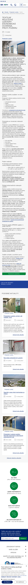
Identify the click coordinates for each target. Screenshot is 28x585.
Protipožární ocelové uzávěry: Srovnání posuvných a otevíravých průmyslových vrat (13, 435)
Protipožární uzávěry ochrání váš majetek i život (13, 316)
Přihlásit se (23, 538)
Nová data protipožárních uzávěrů (13, 358)
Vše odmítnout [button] (20, 582)
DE (3, 1)
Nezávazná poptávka (14, 274)
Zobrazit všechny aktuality (14, 458)
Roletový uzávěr (18, 83)
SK (5, 1)
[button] (14, 577)
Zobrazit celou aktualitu (18, 334)
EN (1, 1)
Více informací (23, 575)
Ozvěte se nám (19, 258)
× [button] (26, 566)
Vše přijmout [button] (7, 582)
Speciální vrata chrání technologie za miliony (14, 393)
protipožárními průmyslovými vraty (17, 110)
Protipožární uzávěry (13, 12)
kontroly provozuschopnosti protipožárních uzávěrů (13, 220)
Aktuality (6, 12)
